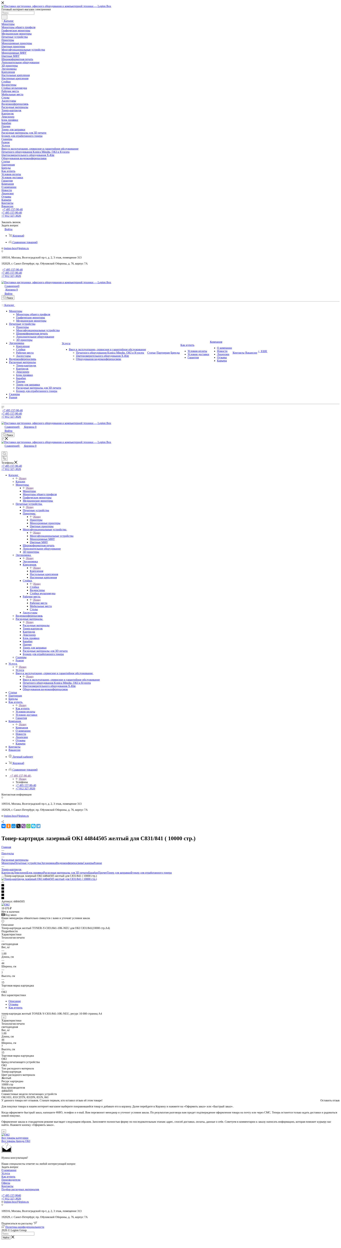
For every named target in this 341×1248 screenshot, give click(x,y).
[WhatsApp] (28, 826)
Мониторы (29, 491)
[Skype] (33, 826)
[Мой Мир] (13, 826)
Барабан (93, 872)
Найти (6, 1237)
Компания (22, 727)
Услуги (20, 670)
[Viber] (23, 826)
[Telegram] (38, 826)
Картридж (7, 872)
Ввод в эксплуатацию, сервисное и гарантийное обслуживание (61, 679)
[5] (170, 898)
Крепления (36, 571)
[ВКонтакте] (3, 826)
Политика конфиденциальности (24, 1226)
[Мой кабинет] (3, 449)
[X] (18, 826)
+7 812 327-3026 (11, 1198)
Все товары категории (14, 1137)
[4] (170, 895)
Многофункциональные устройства (51, 535)
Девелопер (20, 872)
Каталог (20, 481)
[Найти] (4, 17)
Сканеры (88, 863)
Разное (98, 863)
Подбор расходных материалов (20, 1189)
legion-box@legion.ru (16, 248)
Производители (10, 1179)
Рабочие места (38, 602)
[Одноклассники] (8, 826)
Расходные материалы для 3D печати (65, 872)
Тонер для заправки (119, 872)
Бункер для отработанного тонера (151, 872)
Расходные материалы (36, 625)
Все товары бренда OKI (15, 1141)
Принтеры (36, 519)
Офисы (5, 1182)
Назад (22, 478)
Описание (15, 1001)
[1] (170, 885)
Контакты (7, 1186)
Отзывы (13, 1004)
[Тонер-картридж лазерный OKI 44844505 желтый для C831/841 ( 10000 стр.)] (49, 879)
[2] (170, 888)
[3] (170, 891)
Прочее (102, 872)
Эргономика (30, 561)
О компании (8, 1170)
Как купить (22, 708)
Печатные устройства (36, 510)
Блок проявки (35, 872)
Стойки (34, 586)
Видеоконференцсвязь (69, 863)
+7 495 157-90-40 (12, 209)
